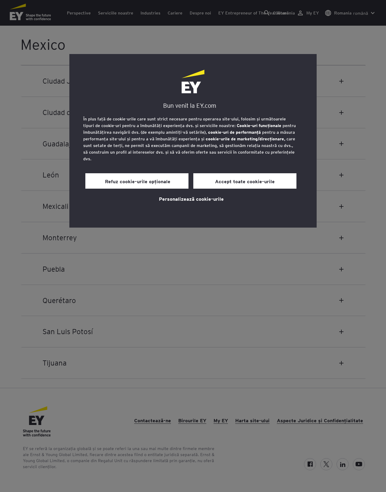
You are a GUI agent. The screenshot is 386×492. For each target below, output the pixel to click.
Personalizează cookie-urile (191, 198)
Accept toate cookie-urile (245, 181)
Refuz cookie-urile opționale (136, 181)
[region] (193, 141)
